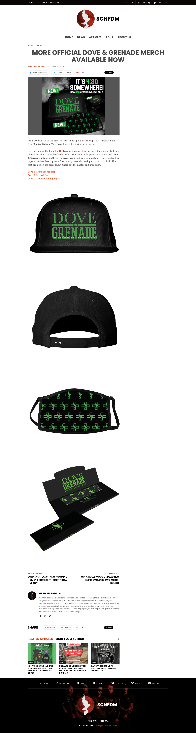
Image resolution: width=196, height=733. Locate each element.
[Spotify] (149, 2)
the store (70, 151)
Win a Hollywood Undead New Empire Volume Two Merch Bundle (100, 580)
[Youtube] (165, 2)
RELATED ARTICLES (40, 639)
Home (69, 37)
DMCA (44, 2)
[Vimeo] (160, 2)
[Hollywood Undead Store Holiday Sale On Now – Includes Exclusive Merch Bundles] (73, 653)
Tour (109, 37)
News (81, 37)
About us (54, 2)
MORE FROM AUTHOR (70, 639)
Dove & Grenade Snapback (41, 171)
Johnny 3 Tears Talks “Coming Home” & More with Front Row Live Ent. (47, 580)
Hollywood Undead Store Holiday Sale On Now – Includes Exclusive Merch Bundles (72, 669)
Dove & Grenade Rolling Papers (44, 178)
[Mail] (143, 2)
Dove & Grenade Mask (39, 175)
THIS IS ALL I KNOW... (98, 720)
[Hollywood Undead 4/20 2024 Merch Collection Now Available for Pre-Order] (42, 653)
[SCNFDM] (98, 28)
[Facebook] (133, 2)
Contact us (33, 2)
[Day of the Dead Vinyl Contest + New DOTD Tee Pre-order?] (105, 653)
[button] (127, 3)
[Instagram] (138, 2)
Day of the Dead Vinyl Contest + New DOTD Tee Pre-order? (103, 668)
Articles (95, 37)
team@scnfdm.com (105, 725)
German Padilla (37, 66)
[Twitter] (154, 2)
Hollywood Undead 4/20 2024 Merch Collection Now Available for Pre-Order (40, 669)
